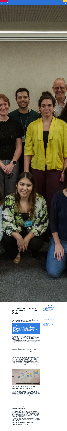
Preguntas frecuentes (37, 3)
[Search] (65, 3)
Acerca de (16, 3)
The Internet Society (51, 0)
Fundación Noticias (30, 304)
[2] (18, 320)
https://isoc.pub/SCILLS (16, 331)
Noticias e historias (30, 3)
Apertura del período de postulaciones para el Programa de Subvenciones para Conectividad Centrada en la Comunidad (48, 317)
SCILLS (34, 304)
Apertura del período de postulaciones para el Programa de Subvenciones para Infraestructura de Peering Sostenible (48, 320)
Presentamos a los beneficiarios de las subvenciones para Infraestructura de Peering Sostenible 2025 (48, 324)
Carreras (42, 3)
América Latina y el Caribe (23, 304)
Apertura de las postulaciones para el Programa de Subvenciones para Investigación (48, 313)
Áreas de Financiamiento (22, 3)
